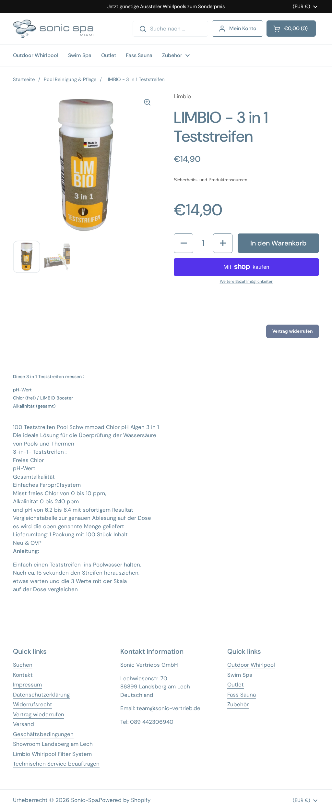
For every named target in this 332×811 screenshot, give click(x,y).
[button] (183, 243)
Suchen (22, 664)
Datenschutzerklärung (41, 694)
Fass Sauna (241, 694)
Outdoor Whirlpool (251, 664)
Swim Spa (239, 674)
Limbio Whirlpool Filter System (52, 753)
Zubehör (238, 704)
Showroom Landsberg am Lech (53, 743)
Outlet (235, 684)
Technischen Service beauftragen (56, 763)
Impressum (27, 684)
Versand (23, 724)
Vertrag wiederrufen (38, 714)
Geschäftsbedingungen (43, 734)
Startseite (24, 79)
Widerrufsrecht (32, 704)
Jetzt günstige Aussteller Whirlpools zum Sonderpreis (166, 6)
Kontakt (23, 674)
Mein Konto (242, 28)
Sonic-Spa (84, 800)
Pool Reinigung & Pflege (70, 79)
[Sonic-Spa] (53, 28)
